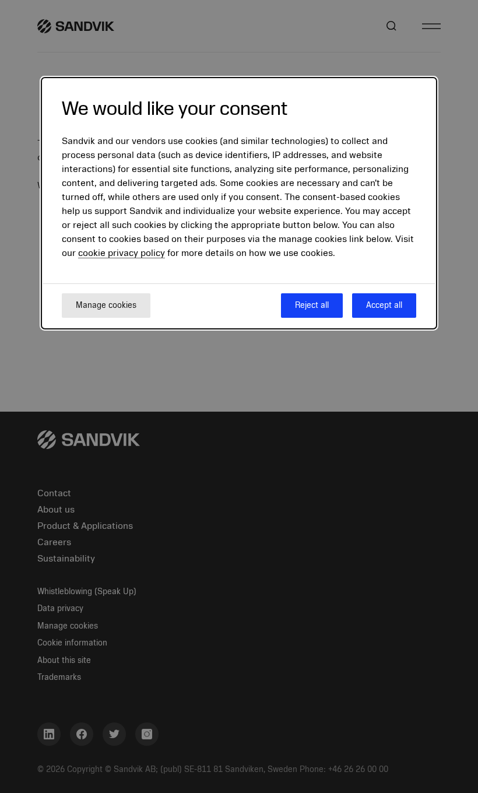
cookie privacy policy (121, 253)
